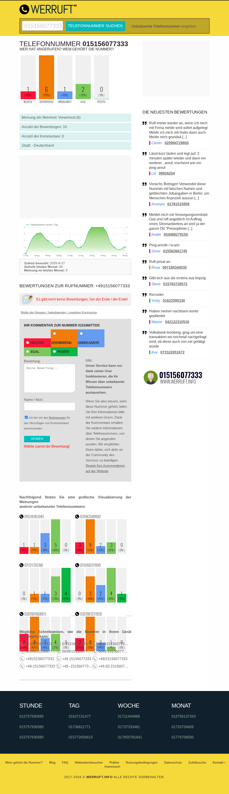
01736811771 (80, 727)
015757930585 (31, 716)
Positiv (63, 352)
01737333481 (129, 727)
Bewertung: (32, 361)
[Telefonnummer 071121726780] (45, 601)
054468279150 (176, 234)
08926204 (167, 173)
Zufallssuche (197, 762)
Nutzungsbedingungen (142, 762)
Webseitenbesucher (89, 762)
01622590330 (174, 301)
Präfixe (114, 762)
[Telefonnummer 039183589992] (101, 553)
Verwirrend (61, 343)
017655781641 (130, 737)
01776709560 (183, 737)
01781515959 (178, 204)
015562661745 (175, 251)
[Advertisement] (75, 186)
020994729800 (177, 143)
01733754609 (183, 727)
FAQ (65, 762)
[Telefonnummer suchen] (42, 23)
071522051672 (172, 352)
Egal (35, 352)
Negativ (37, 343)
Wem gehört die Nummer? (24, 762)
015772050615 (81, 737)
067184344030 (175, 267)
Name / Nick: (33, 399)
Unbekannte (88, 343)
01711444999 (129, 716)
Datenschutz (173, 762)
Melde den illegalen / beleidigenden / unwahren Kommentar (59, 312)
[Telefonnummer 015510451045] (45, 553)
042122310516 (177, 322)
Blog (52, 762)
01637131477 (80, 716)
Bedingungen (57, 417)
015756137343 (184, 716)
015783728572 (175, 284)
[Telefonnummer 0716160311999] (101, 601)
